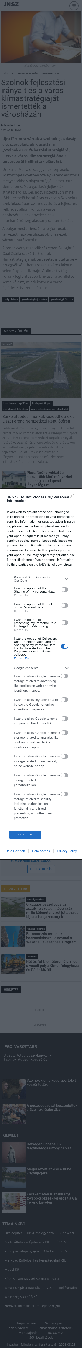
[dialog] (41, 674)
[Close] (73, 497)
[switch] (64, 589)
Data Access (41, 851)
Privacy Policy (67, 851)
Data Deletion (15, 851)
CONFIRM (25, 834)
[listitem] (41, 579)
